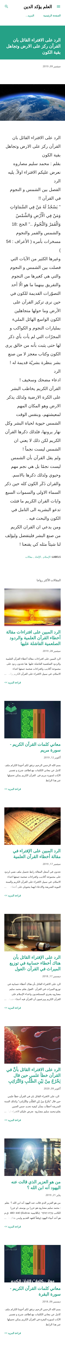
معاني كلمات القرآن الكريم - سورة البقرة (35, 1291)
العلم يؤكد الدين (38, 6)
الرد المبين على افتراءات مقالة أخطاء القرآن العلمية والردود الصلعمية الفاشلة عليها (33, 637)
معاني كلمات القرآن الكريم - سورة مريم (35, 747)
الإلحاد (37, 556)
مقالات (28, 556)
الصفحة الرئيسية (52, 15)
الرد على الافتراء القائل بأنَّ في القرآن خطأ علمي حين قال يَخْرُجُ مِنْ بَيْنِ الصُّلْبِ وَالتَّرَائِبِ (33, 1075)
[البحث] (6, 6)
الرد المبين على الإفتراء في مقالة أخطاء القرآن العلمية (37, 853)
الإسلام (46, 556)
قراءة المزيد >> (12, 682)
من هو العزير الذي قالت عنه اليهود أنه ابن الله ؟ (36, 1184)
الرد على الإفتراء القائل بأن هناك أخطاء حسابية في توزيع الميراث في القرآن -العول (35, 963)
